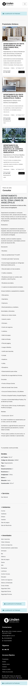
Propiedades (5, 659)
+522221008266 (7, 640)
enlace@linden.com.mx (9, 635)
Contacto (4, 666)
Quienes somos (6, 664)
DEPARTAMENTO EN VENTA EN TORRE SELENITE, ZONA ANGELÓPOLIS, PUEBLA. (13, 96)
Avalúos (4, 661)
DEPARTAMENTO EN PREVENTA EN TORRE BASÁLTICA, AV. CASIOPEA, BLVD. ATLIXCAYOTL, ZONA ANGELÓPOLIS (13, 148)
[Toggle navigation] (25, 3)
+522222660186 (7, 638)
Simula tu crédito (6, 669)
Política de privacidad (7, 671)
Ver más (21, 72)
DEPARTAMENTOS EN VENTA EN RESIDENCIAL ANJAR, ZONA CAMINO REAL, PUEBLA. (13, 46)
